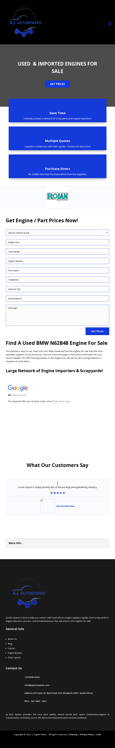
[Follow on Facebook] (50, 744)
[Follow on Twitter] (57, 744)
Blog (10, 643)
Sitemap (73, 734)
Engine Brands (15, 652)
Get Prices (57, 84)
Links (98, 734)
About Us (12, 639)
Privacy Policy (87, 734)
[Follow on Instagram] (64, 744)
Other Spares (14, 657)
